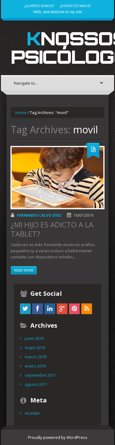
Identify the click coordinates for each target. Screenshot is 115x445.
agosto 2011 (36, 384)
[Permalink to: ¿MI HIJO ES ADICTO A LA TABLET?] (57, 177)
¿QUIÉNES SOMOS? (39, 5)
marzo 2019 (35, 356)
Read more (23, 270)
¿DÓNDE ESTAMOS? (75, 5)
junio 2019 (34, 338)
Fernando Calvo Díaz (39, 215)
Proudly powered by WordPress (57, 437)
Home (20, 112)
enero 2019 (35, 366)
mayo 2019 (35, 347)
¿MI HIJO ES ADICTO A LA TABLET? (52, 229)
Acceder (32, 413)
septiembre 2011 (40, 375)
